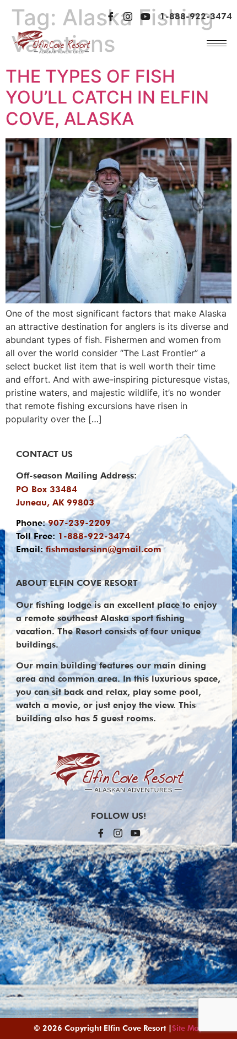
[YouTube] (145, 16)
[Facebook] (110, 16)
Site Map (188, 1028)
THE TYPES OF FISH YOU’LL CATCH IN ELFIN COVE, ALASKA (107, 97)
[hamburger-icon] (217, 43)
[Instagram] (127, 16)
